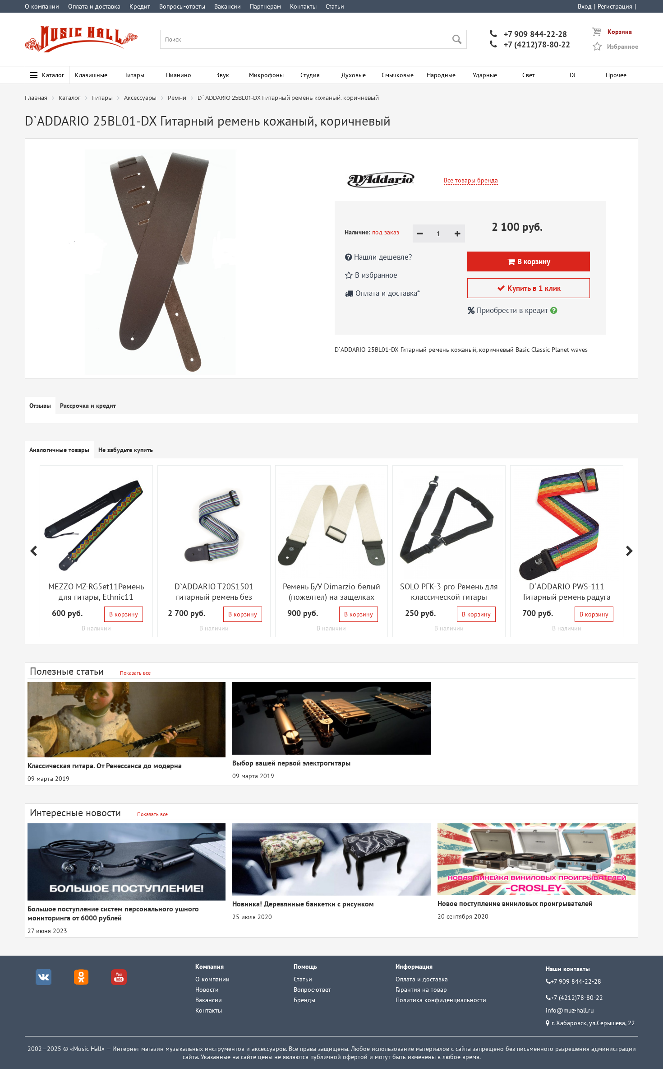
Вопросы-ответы (182, 6)
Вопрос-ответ (312, 989)
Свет (528, 75)
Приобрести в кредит (512, 310)
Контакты (303, 6)
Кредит (139, 6)
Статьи (335, 6)
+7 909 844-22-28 (528, 34)
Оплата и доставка (94, 6)
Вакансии (227, 6)
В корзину (123, 614)
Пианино (178, 75)
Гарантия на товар (421, 989)
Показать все (135, 672)
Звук (222, 75)
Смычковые (398, 75)
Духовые (353, 75)
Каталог (53, 75)
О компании (42, 6)
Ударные (485, 75)
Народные (441, 75)
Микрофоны (266, 75)
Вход (585, 6)
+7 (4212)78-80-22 (530, 44)
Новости (207, 989)
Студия (310, 75)
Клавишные (91, 75)
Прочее (616, 75)
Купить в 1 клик (529, 288)
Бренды (304, 1000)
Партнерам (265, 6)
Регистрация (615, 6)
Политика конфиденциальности (441, 1000)
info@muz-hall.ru (570, 1010)
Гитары (134, 75)
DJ (573, 75)
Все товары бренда (471, 180)
